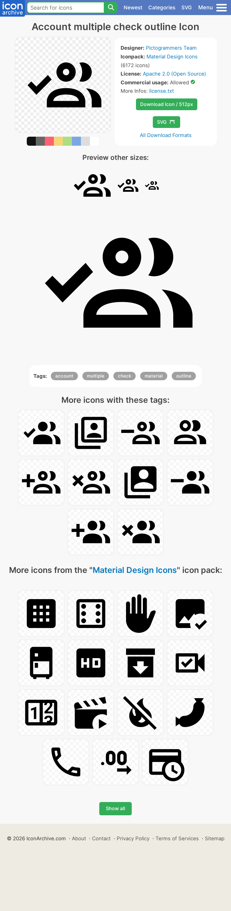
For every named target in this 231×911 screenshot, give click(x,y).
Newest (133, 8)
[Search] (111, 7)
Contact (101, 838)
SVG (186, 8)
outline (183, 376)
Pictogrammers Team (171, 48)
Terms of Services (177, 838)
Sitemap (214, 838)
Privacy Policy (133, 838)
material (154, 376)
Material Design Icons (172, 57)
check (124, 376)
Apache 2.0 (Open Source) (174, 74)
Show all (115, 808)
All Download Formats (166, 135)
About (79, 838)
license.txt (161, 91)
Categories (161, 8)
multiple (95, 376)
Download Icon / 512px (166, 104)
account (64, 376)
